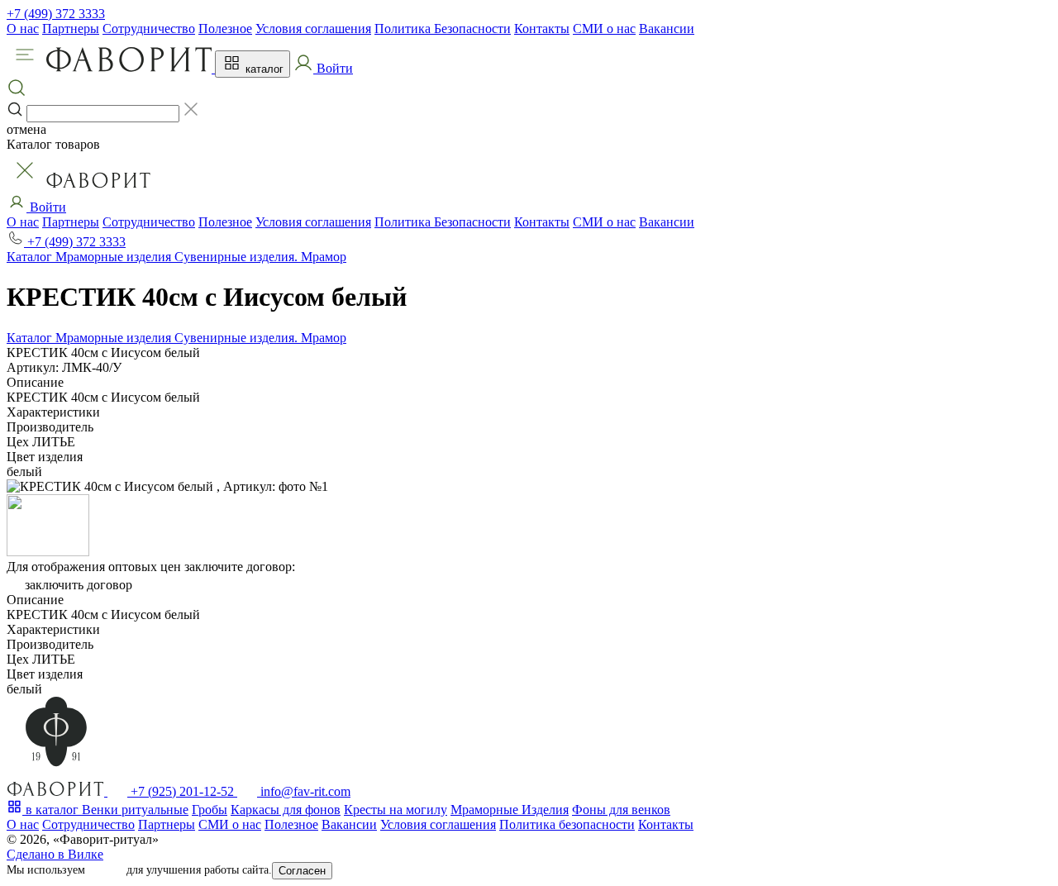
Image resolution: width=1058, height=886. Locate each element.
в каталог (52, 810)
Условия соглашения (313, 28)
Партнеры (70, 28)
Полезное (225, 28)
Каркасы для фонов (286, 810)
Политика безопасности (567, 824)
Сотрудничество (148, 28)
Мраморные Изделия (509, 810)
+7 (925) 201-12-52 (182, 791)
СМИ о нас (604, 28)
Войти (46, 207)
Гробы (209, 810)
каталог (263, 69)
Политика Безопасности (442, 28)
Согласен (302, 871)
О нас (23, 28)
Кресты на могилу (395, 810)
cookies (105, 870)
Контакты (542, 28)
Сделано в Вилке (55, 854)
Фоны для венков (621, 810)
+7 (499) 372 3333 (56, 14)
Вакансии (666, 28)
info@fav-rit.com (303, 791)
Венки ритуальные (135, 810)
